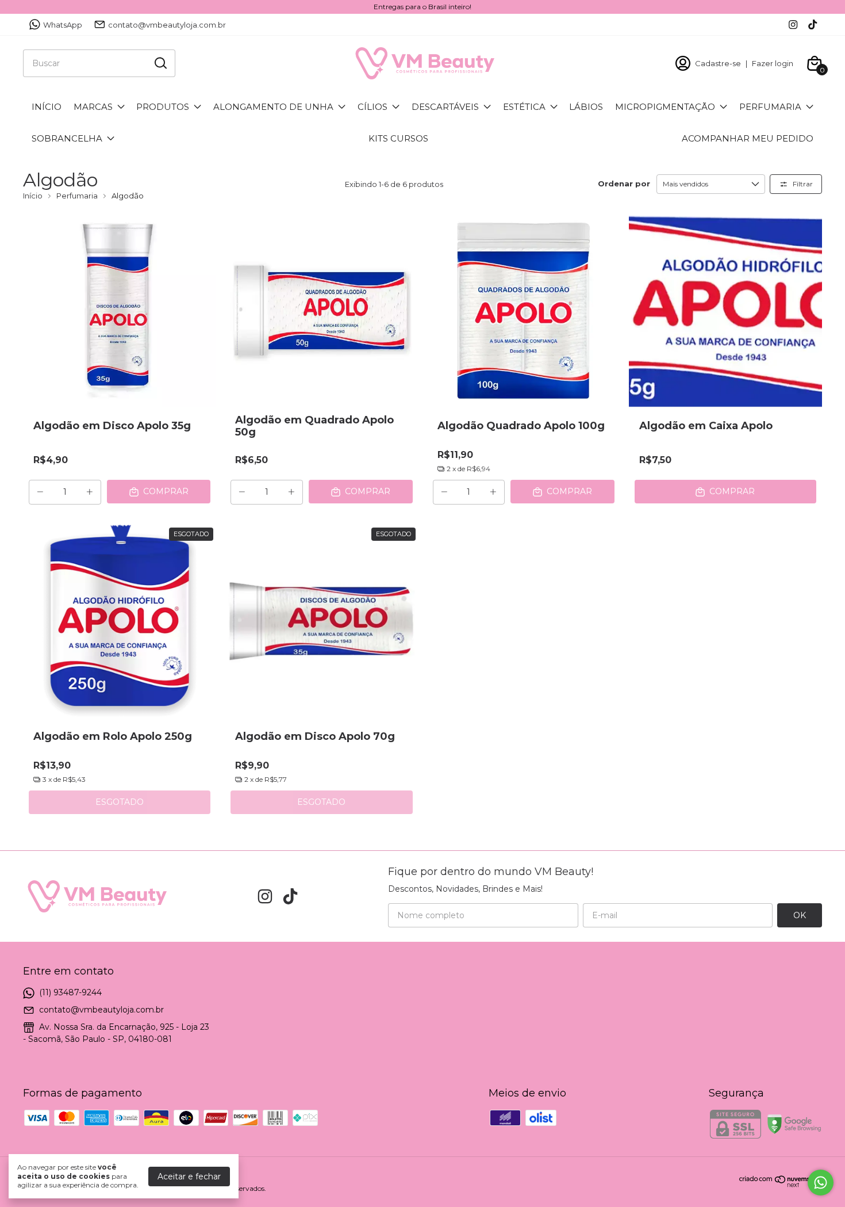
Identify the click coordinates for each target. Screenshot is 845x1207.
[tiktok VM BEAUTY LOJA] (812, 24)
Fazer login (772, 63)
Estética (524, 106)
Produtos (162, 106)
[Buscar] (160, 63)
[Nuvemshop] (780, 1184)
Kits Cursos (398, 138)
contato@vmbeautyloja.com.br (167, 24)
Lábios (586, 106)
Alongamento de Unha (273, 106)
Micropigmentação (665, 106)
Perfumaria (770, 106)
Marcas (93, 106)
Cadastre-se (718, 63)
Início (47, 106)
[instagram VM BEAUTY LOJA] (792, 24)
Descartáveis (445, 106)
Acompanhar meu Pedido (747, 138)
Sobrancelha (67, 138)
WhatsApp (62, 24)
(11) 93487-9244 (70, 992)
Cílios (372, 106)
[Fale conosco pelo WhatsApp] (821, 1182)
